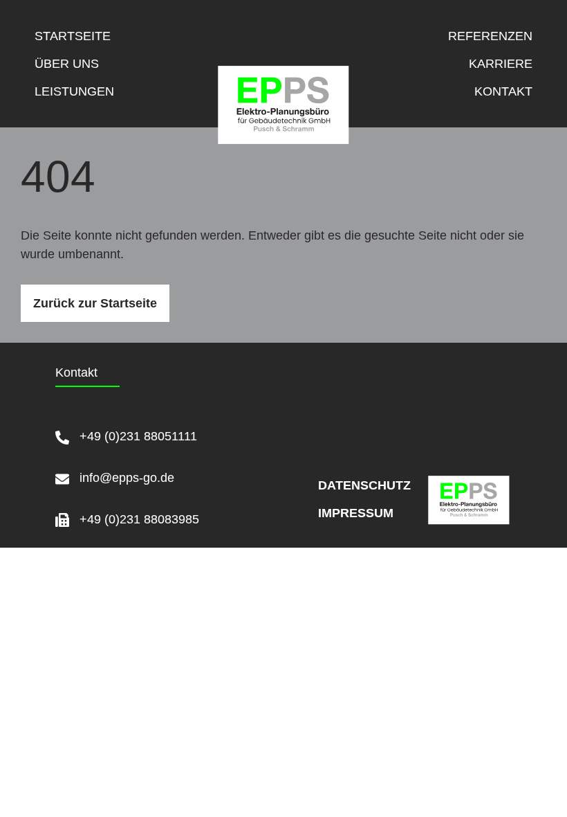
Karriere (500, 64)
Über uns (67, 64)
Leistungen (74, 91)
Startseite (73, 36)
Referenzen (490, 36)
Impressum (337, 513)
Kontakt (503, 91)
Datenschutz (337, 485)
